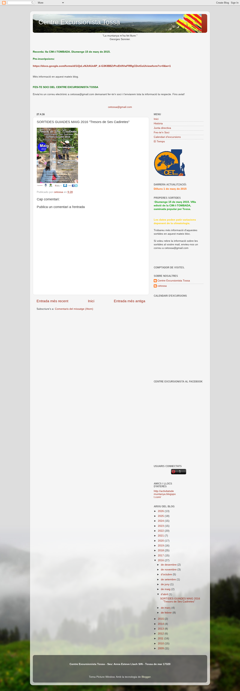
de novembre (169, 569)
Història (158, 123)
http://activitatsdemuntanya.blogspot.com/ (165, 494)
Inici (91, 301)
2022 (161, 530)
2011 (161, 638)
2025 (161, 516)
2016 (161, 560)
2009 (161, 648)
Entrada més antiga (129, 301)
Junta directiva (162, 128)
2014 (161, 623)
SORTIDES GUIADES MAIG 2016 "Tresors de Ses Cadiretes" (180, 600)
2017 (161, 555)
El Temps (159, 141)
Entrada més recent (52, 301)
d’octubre (167, 574)
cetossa (162, 285)
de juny (165, 584)
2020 (161, 540)
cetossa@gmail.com (120, 107)
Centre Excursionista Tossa (79, 22)
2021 (161, 535)
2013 (161, 628)
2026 (161, 511)
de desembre (169, 564)
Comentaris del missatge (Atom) (74, 308)
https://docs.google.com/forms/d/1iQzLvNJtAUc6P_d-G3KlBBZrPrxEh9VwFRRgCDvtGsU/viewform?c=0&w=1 (102, 66)
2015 (161, 618)
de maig (166, 589)
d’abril (165, 594)
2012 (161, 633)
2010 (161, 643)
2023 (161, 526)
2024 (161, 520)
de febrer (166, 612)
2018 (161, 550)
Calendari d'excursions (167, 137)
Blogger (146, 676)
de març (166, 607)
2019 (161, 545)
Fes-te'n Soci (161, 132)
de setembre (169, 579)
